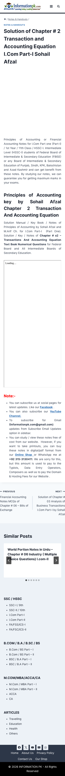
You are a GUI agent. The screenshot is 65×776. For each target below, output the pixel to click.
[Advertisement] (32, 103)
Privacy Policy (45, 753)
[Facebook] (19, 747)
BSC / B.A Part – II (20, 664)
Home (14, 753)
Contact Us (25, 759)
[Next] (56, 560)
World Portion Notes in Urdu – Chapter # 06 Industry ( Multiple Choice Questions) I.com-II (32, 554)
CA (11, 698)
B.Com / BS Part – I (21, 649)
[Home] (5, 19)
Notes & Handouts (14, 25)
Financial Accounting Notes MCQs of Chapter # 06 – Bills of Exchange (14, 501)
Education (15, 723)
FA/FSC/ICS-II (17, 629)
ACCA (13, 694)
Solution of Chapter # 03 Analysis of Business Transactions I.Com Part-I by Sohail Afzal (51, 503)
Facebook (46, 407)
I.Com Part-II (17, 619)
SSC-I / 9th (16, 605)
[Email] (39, 747)
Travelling (15, 718)
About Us (28, 753)
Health (13, 728)
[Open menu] (51, 6)
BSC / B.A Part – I (20, 659)
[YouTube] (32, 747)
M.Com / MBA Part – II (23, 689)
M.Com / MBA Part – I (22, 684)
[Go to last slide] (8, 560)
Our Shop (41, 759)
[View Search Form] (58, 6)
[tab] (26, 580)
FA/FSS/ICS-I (17, 624)
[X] (26, 747)
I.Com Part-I (16, 614)
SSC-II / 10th (17, 610)
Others (13, 733)
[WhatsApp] (45, 747)
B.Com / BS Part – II (21, 654)
